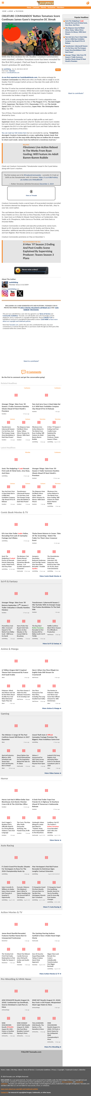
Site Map (14, 1070)
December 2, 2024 (47, 184)
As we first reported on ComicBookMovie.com (19, 77)
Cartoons (36, 7)
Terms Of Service (29, 1070)
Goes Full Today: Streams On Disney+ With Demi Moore (75, 31)
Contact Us (4, 1092)
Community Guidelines (10, 316)
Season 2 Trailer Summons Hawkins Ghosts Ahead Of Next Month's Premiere (75, 58)
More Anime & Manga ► (52, 708)
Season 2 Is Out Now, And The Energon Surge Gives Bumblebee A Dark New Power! (76, 49)
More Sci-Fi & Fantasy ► (52, 644)
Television (12, 71)
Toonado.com (13, 325)
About (20, 1070)
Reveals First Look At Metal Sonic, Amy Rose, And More (76, 23)
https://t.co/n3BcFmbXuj (48, 177)
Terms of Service (45, 314)
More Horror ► (56, 840)
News (29, 7)
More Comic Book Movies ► (51, 576)
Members (60, 7)
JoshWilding (7, 69)
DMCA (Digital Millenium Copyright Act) (35, 308)
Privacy (54, 1070)
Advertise (82, 1070)
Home (4, 11)
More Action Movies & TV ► (51, 974)
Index (8, 1070)
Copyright (61, 1070)
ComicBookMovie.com (12, 72)
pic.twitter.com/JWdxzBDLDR (31, 180)
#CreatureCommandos (32, 175)
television (19, 11)
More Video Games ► (53, 773)
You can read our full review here (14, 133)
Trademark (68, 1070)
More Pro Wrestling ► (53, 1047)
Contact (75, 1070)
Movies (43, 7)
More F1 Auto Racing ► (52, 907)
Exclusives (51, 7)
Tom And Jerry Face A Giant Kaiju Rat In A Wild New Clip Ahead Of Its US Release (76, 40)
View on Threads (31, 195)
